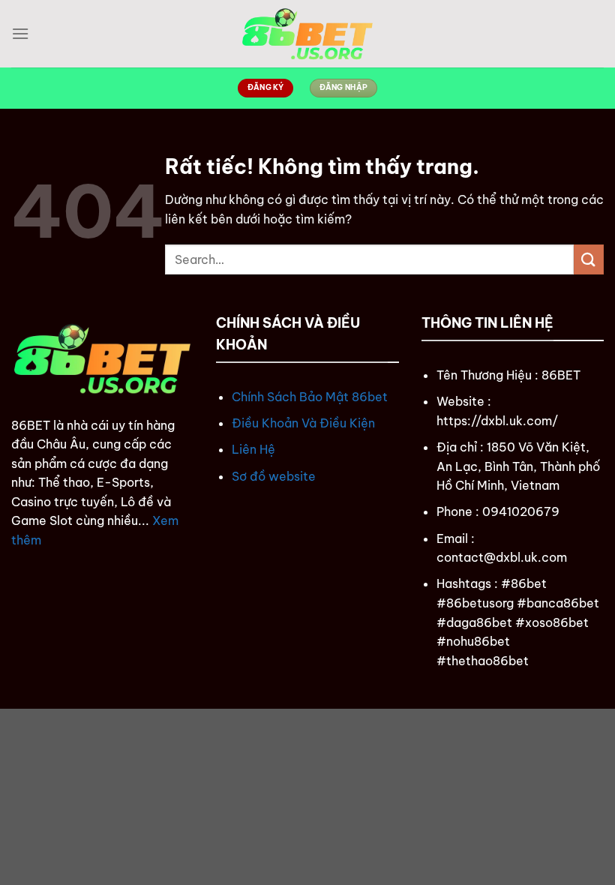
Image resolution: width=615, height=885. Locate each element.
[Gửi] (589, 259)
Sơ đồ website (274, 476)
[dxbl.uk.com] (307, 34)
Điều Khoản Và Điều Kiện (303, 423)
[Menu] (20, 33)
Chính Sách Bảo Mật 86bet (310, 396)
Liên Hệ (253, 449)
